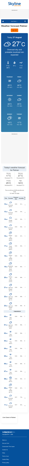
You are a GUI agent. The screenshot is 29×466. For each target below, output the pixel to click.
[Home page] (3, 21)
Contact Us (5, 449)
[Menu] (25, 21)
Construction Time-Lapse (8, 446)
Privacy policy (5, 462)
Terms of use (5, 456)
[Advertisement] (14, 14)
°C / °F (14, 30)
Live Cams (14, 21)
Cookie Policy (5, 459)
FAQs (3, 453)
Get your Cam (5, 443)
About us (4, 440)
